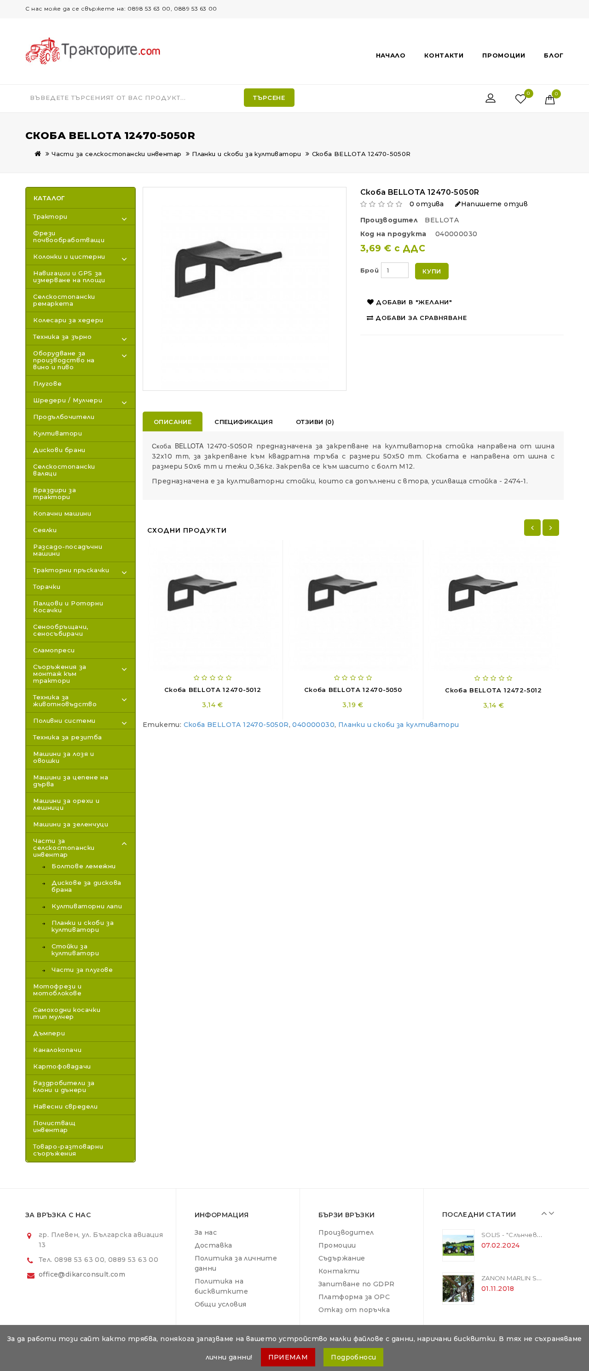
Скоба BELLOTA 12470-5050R (361, 153)
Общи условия (221, 1304)
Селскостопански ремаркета (64, 300)
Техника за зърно (62, 336)
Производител (346, 1232)
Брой (369, 270)
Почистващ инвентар (54, 1126)
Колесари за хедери (68, 320)
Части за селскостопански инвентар (116, 153)
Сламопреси (54, 650)
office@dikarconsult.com (82, 1274)
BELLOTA (442, 220)
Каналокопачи (57, 1049)
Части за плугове (82, 969)
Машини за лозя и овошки (63, 757)
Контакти (444, 55)
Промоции (503, 55)
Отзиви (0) (315, 421)
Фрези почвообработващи (69, 236)
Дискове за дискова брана (86, 886)
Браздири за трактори (54, 493)
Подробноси (353, 1357)
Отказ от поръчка (354, 1310)
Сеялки (45, 530)
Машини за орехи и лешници (66, 804)
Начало (391, 55)
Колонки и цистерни (69, 256)
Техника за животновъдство (65, 700)
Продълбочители (63, 416)
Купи (431, 271)
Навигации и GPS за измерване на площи (69, 276)
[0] (511, 98)
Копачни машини (62, 513)
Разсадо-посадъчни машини (67, 550)
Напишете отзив (494, 204)
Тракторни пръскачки (71, 570)
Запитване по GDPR (356, 1284)
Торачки (46, 586)
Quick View (243, 549)
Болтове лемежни (84, 866)
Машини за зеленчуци (70, 824)
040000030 (313, 724)
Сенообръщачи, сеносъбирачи (60, 630)
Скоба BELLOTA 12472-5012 (493, 690)
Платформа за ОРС (354, 1297)
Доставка (213, 1245)
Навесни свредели (65, 1106)
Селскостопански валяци (64, 470)
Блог (554, 55)
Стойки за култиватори (75, 950)
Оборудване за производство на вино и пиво (64, 360)
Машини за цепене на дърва (70, 780)
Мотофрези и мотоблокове (57, 989)
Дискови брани (59, 449)
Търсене (269, 97)
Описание (172, 421)
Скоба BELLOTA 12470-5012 (212, 689)
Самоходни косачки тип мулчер (66, 1013)
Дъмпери (49, 1033)
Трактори (50, 216)
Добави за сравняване (421, 317)
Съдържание (341, 1258)
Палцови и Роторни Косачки (68, 606)
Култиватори (57, 433)
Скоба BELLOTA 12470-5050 (353, 689)
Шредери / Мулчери (67, 400)
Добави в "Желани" (414, 302)
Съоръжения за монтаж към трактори (60, 673)
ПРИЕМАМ (288, 1357)
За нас (206, 1232)
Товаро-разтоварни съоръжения (68, 1150)
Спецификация (243, 421)
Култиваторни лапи (87, 906)
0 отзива (427, 204)
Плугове (47, 383)
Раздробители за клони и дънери (64, 1086)
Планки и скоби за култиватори (246, 153)
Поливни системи (64, 720)
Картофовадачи (62, 1066)
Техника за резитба (67, 737)
